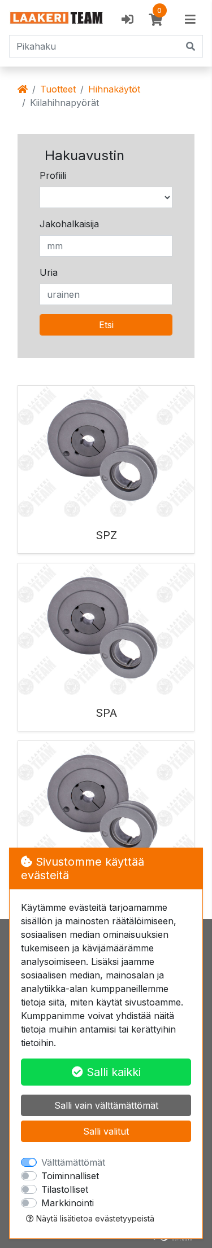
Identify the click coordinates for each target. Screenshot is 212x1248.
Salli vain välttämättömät (106, 1105)
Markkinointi (67, 1203)
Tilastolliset (64, 1189)
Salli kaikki (112, 1072)
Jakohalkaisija (69, 224)
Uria (49, 272)
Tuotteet (58, 89)
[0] (155, 19)
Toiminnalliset (70, 1175)
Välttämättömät (73, 1162)
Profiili (53, 175)
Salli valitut (106, 1131)
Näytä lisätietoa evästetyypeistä (94, 1218)
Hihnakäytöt (114, 89)
